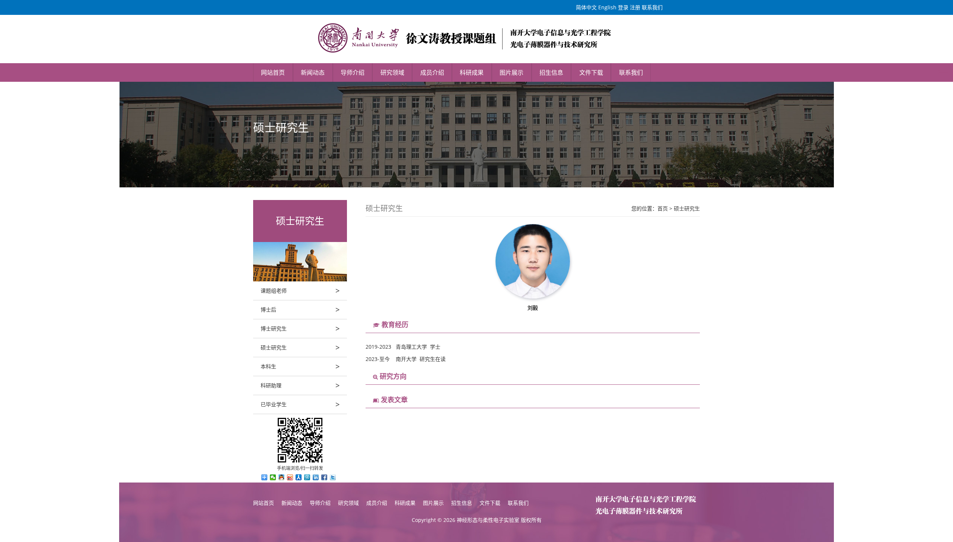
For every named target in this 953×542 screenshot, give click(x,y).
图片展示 (511, 72)
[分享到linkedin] (316, 477)
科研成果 (472, 72)
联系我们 (652, 7)
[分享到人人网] (299, 477)
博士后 (300, 309)
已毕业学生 (300, 404)
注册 (635, 7)
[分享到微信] (273, 477)
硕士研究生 (300, 347)
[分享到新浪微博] (290, 477)
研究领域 (392, 72)
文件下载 (591, 72)
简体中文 (586, 7)
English (607, 7)
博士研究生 (300, 328)
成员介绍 (432, 72)
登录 (623, 7)
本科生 (300, 366)
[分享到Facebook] (324, 477)
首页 (662, 208)
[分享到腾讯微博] (307, 477)
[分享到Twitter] (333, 477)
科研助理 (300, 385)
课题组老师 (300, 290)
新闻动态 (313, 72)
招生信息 (551, 72)
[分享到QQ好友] (281, 477)
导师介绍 (352, 72)
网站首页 (273, 72)
